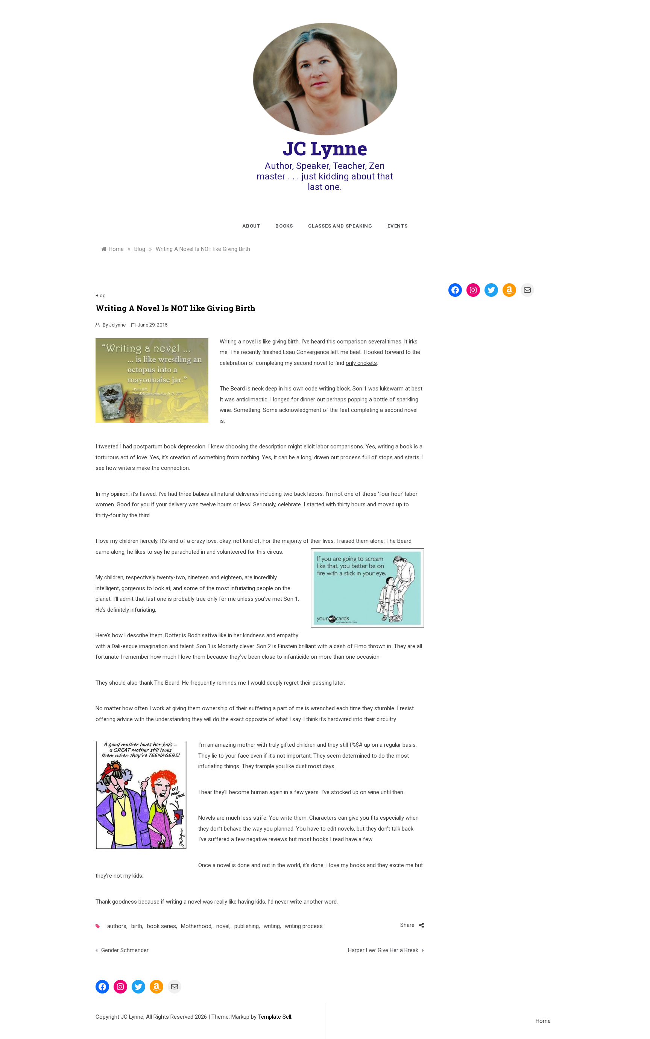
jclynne (117, 325)
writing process (304, 926)
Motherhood (196, 926)
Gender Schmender (125, 950)
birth (136, 926)
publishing (246, 926)
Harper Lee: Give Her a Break (383, 950)
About (251, 226)
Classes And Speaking (340, 226)
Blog (101, 295)
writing (272, 926)
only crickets (361, 363)
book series (161, 926)
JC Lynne (325, 148)
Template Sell (274, 1016)
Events (397, 226)
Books (284, 226)
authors (116, 926)
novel (222, 926)
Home (543, 1021)
